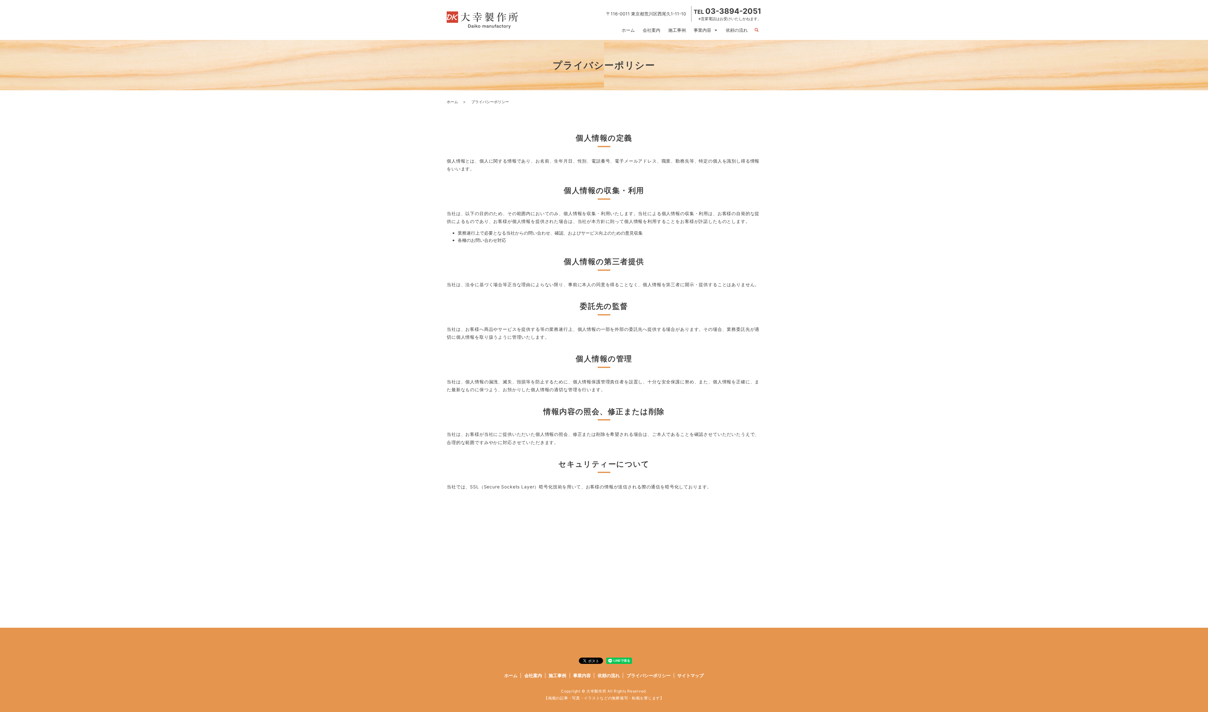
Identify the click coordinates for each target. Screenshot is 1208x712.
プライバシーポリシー (649, 675)
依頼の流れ (737, 30)
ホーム (628, 30)
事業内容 (702, 30)
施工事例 (677, 30)
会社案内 (651, 30)
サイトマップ (690, 675)
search (756, 30)
